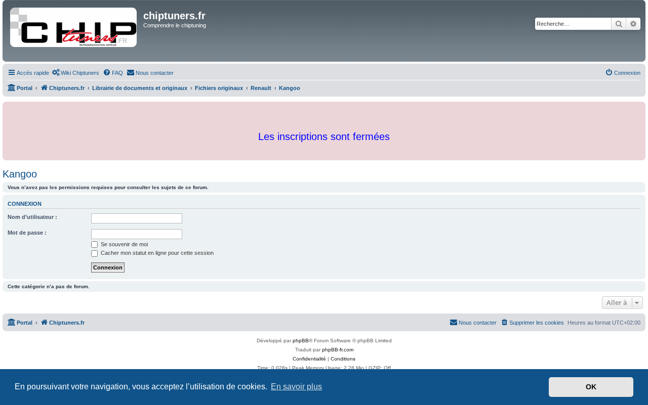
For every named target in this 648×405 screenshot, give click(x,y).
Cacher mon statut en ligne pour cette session (156, 253)
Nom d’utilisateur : (32, 217)
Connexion (25, 204)
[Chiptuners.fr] (74, 31)
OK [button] (591, 387)
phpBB (301, 340)
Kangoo (20, 173)
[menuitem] (75, 73)
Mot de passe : (27, 233)
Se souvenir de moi (123, 244)
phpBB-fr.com (337, 349)
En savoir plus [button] (296, 386)
